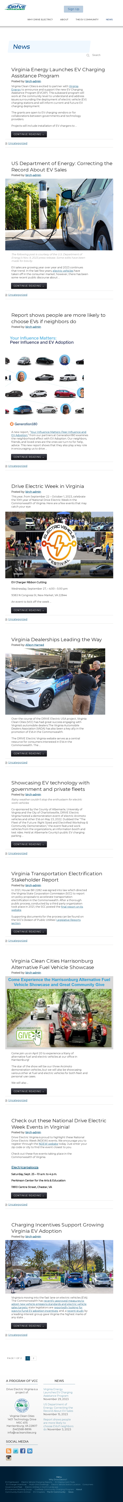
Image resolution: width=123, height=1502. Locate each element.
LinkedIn (29, 1450)
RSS (8, 1450)
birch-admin (33, 81)
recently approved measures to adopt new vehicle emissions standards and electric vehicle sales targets (48, 1304)
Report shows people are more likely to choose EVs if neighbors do (58, 1424)
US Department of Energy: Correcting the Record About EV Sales (58, 1408)
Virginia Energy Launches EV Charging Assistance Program (58, 1392)
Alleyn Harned (34, 644)
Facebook (22, 1450)
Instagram (8, 1457)
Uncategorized (17, 143)
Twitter (15, 1450)
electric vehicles (63, 270)
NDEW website (48, 1143)
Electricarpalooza (24, 1167)
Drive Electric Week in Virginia (47, 486)
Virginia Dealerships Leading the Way (56, 639)
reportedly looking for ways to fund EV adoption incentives (46, 1309)
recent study (75, 1310)
